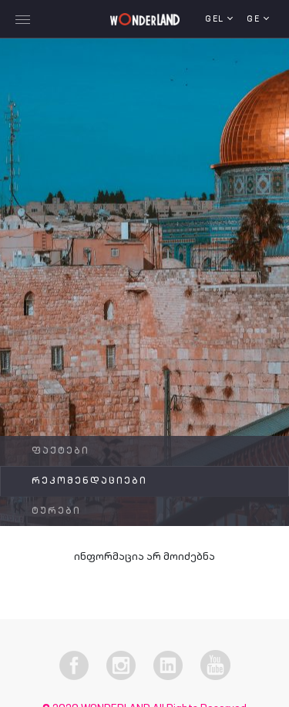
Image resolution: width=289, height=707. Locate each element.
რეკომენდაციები (89, 481)
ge (255, 19)
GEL (216, 19)
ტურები (56, 511)
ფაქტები (60, 451)
